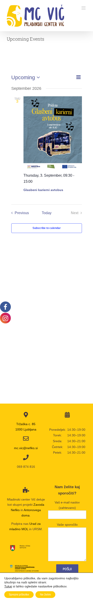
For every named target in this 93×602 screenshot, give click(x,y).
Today (46, 213)
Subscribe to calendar (47, 228)
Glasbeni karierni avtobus (43, 190)
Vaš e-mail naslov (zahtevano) (67, 505)
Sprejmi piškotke (19, 594)
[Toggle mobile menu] (83, 8)
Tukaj (8, 586)
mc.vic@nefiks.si (26, 448)
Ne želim (45, 594)
